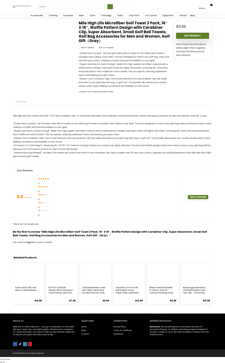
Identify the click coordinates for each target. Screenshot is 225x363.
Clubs (120, 15)
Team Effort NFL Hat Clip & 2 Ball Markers (26, 289)
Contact (85, 334)
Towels (110, 91)
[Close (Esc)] (9, 359)
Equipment (168, 15)
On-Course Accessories (97, 91)
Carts (92, 15)
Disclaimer (118, 334)
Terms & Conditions (123, 330)
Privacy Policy (120, 326)
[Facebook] (15, 344)
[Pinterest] (30, 344)
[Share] (6, 359)
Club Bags (106, 15)
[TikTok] (20, 344)
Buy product (193, 35)
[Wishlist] (202, 5)
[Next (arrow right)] (4, 362)
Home (84, 326)
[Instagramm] (25, 344)
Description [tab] (21, 101)
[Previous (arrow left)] (1, 362)
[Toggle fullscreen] (4, 359)
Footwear (68, 15)
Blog (192, 15)
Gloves (183, 15)
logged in (31, 242)
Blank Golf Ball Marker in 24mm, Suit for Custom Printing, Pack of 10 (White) (161, 291)
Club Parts (134, 15)
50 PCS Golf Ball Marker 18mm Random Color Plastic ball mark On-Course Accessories (61, 292)
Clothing (53, 15)
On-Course (151, 15)
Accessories (37, 15)
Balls (81, 15)
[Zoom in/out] (1, 359)
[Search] (110, 6)
